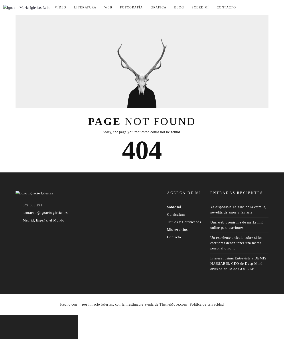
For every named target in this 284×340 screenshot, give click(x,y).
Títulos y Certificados (184, 222)
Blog (179, 7)
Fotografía (131, 7)
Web (108, 7)
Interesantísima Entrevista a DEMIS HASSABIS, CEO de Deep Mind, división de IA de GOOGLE (238, 263)
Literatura (85, 7)
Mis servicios (177, 229)
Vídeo (60, 7)
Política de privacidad (207, 304)
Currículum (176, 214)
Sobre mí (200, 7)
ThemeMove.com (173, 304)
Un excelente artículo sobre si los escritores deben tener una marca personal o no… (236, 243)
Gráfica (158, 7)
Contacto (226, 7)
